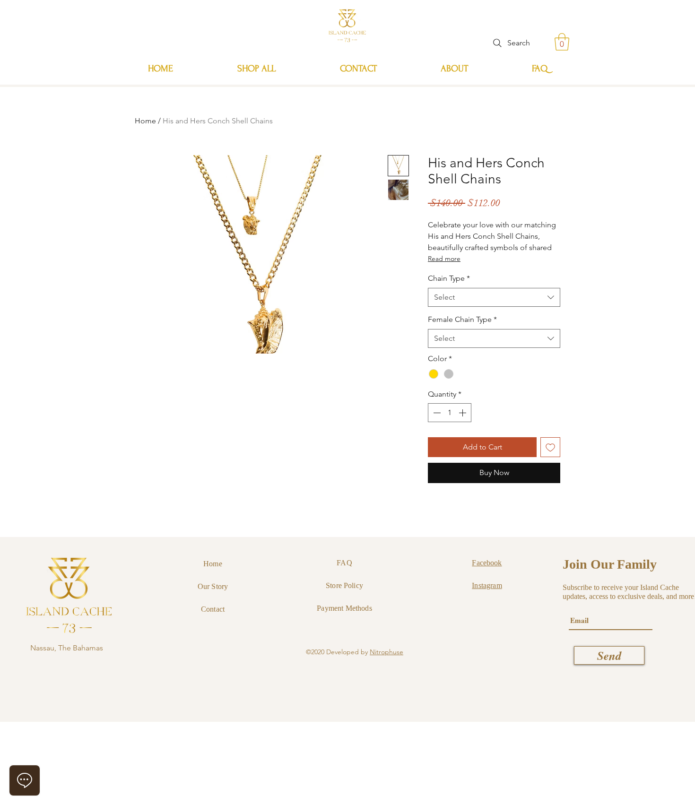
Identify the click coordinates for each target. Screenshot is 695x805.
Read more (444, 258)
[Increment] (463, 413)
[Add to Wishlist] (550, 447)
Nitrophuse (386, 652)
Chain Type (449, 278)
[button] (562, 42)
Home (145, 120)
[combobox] (494, 297)
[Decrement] (436, 413)
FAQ (344, 563)
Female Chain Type (462, 319)
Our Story (213, 586)
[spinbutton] (450, 413)
